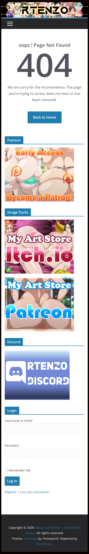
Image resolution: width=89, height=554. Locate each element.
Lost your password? (34, 492)
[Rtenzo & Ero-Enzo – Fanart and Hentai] (44, 5)
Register (11, 492)
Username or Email (18, 421)
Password (12, 445)
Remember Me (19, 470)
